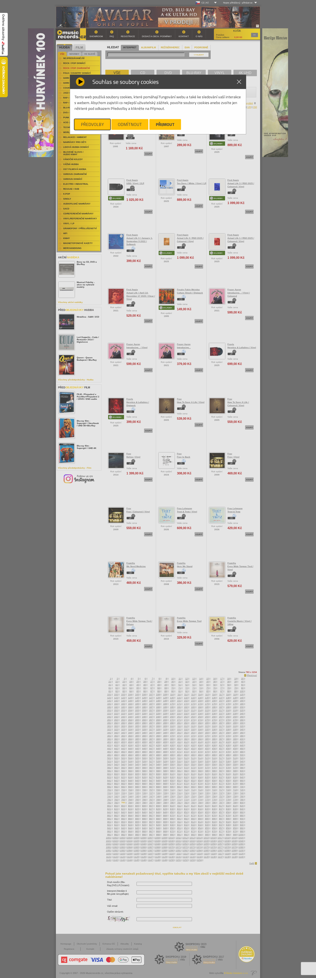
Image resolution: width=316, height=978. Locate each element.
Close (239, 82)
